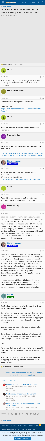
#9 (43, 302)
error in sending (27, 375)
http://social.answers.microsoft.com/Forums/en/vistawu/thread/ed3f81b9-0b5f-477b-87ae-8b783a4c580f (22, 154)
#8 (43, 251)
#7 (43, 213)
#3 (43, 124)
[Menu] (2, 2)
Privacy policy (28, 425)
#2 (43, 98)
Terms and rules (16, 425)
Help (36, 425)
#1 (43, 77)
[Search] (42, 2)
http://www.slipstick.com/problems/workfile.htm (20, 179)
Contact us (5, 425)
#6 (43, 194)
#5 (43, 168)
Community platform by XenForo (18, 429)
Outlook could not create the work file (21, 384)
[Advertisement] (22, 39)
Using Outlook (11, 391)
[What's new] (38, 2)
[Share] (40, 77)
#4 (43, 143)
